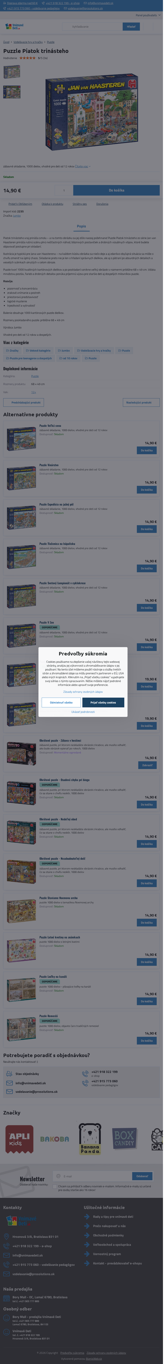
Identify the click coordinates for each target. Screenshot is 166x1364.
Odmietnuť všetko (61, 702)
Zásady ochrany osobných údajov (83, 692)
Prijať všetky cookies (103, 702)
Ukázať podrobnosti (83, 712)
